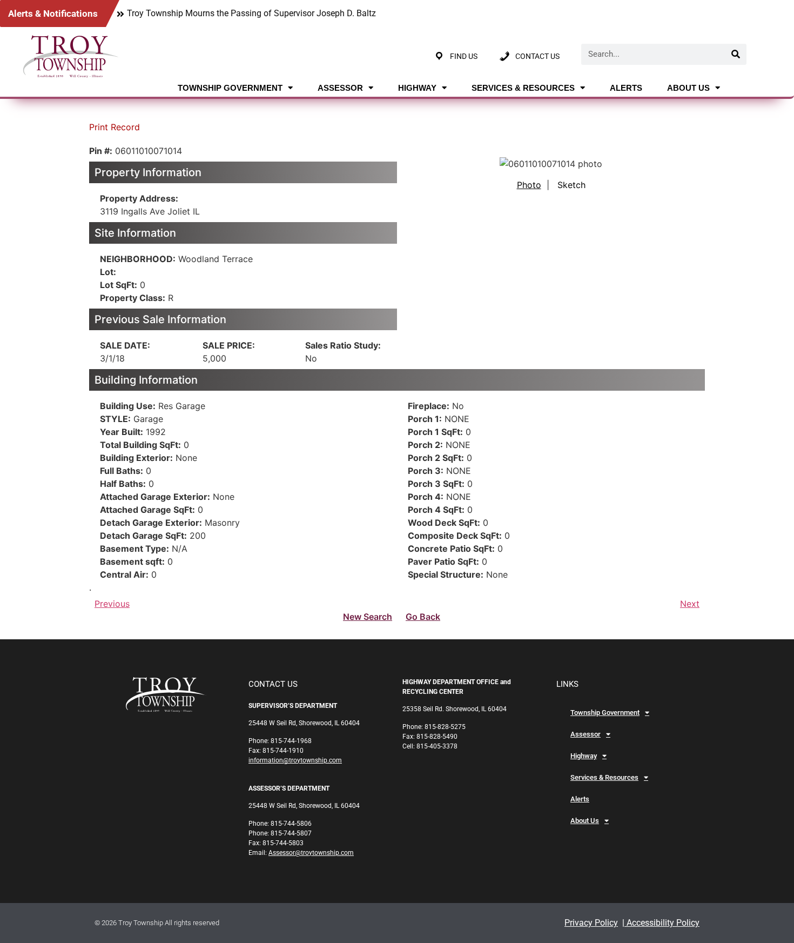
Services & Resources (523, 87)
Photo (529, 184)
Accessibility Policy (661, 923)
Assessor (340, 87)
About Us (688, 87)
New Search (367, 616)
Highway (417, 87)
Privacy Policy (591, 923)
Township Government (230, 87)
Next (689, 603)
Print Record (114, 127)
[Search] (735, 54)
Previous (112, 603)
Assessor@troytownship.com (311, 853)
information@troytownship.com (295, 760)
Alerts (626, 87)
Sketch (571, 184)
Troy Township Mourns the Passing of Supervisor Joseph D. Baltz (251, 13)
